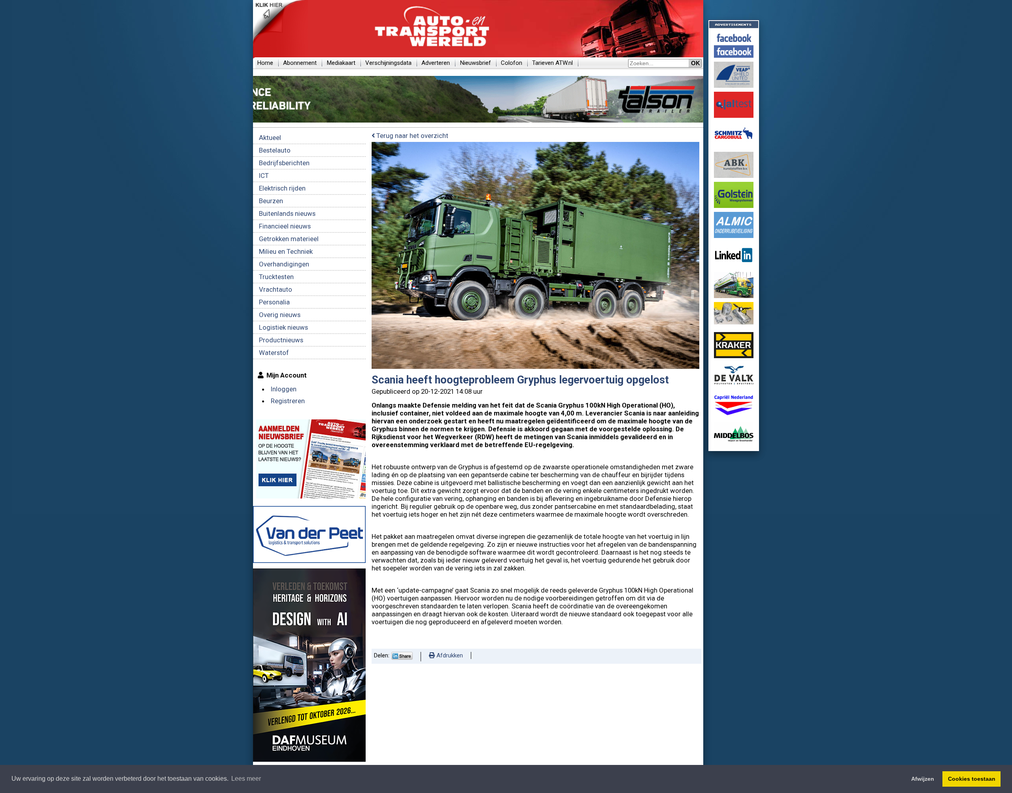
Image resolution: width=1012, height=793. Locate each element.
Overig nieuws (279, 315)
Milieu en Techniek (286, 251)
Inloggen (283, 389)
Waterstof (274, 353)
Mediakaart (341, 62)
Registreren (288, 401)
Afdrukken (449, 655)
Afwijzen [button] (922, 779)
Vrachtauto (275, 289)
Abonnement (300, 62)
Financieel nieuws (285, 226)
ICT (264, 175)
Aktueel (270, 138)
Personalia (274, 302)
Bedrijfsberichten (284, 163)
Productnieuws (281, 340)
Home (265, 62)
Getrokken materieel (289, 239)
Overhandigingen (284, 264)
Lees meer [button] (246, 778)
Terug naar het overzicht (411, 136)
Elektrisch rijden (282, 188)
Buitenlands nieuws (287, 213)
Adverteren (435, 62)
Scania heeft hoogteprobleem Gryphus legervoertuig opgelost (520, 380)
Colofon (511, 62)
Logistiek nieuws (283, 327)
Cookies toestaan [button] (971, 779)
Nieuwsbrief (475, 62)
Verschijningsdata (388, 62)
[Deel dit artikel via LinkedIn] (402, 657)
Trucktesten (276, 277)
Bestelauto (275, 150)
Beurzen (271, 201)
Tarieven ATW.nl (552, 62)
